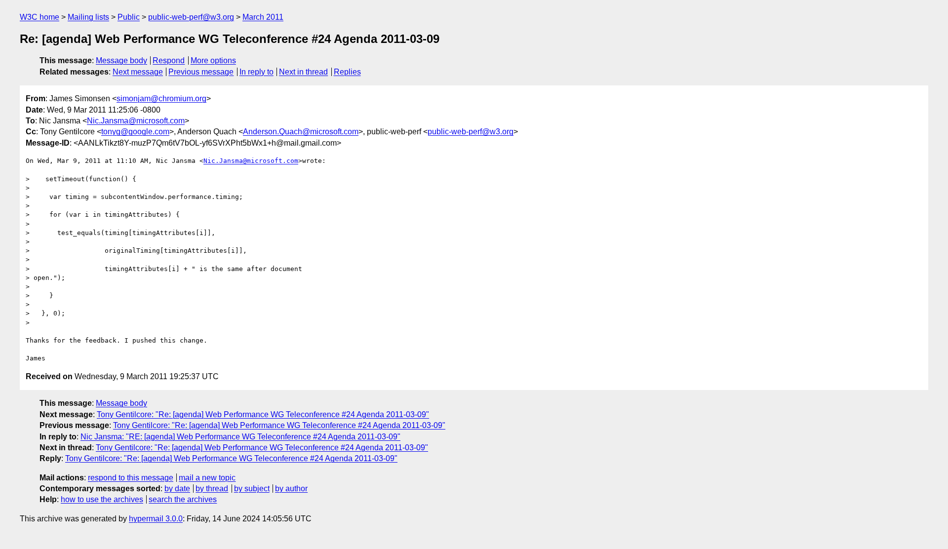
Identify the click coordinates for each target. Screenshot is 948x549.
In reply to (256, 72)
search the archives (183, 499)
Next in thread (303, 72)
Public (129, 17)
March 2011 (262, 17)
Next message (138, 72)
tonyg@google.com (135, 131)
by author (291, 488)
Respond (169, 60)
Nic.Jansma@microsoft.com (136, 121)
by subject (252, 488)
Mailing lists (88, 17)
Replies (347, 72)
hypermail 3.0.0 (156, 518)
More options (213, 60)
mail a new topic (207, 477)
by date (177, 488)
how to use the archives (102, 499)
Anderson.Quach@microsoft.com (300, 131)
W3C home (39, 17)
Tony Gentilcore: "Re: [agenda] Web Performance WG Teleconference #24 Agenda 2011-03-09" (263, 414)
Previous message (201, 72)
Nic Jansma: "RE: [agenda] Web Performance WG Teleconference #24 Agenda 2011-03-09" (240, 436)
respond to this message (130, 477)
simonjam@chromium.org (161, 98)
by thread (212, 488)
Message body (121, 60)
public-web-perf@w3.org (191, 17)
